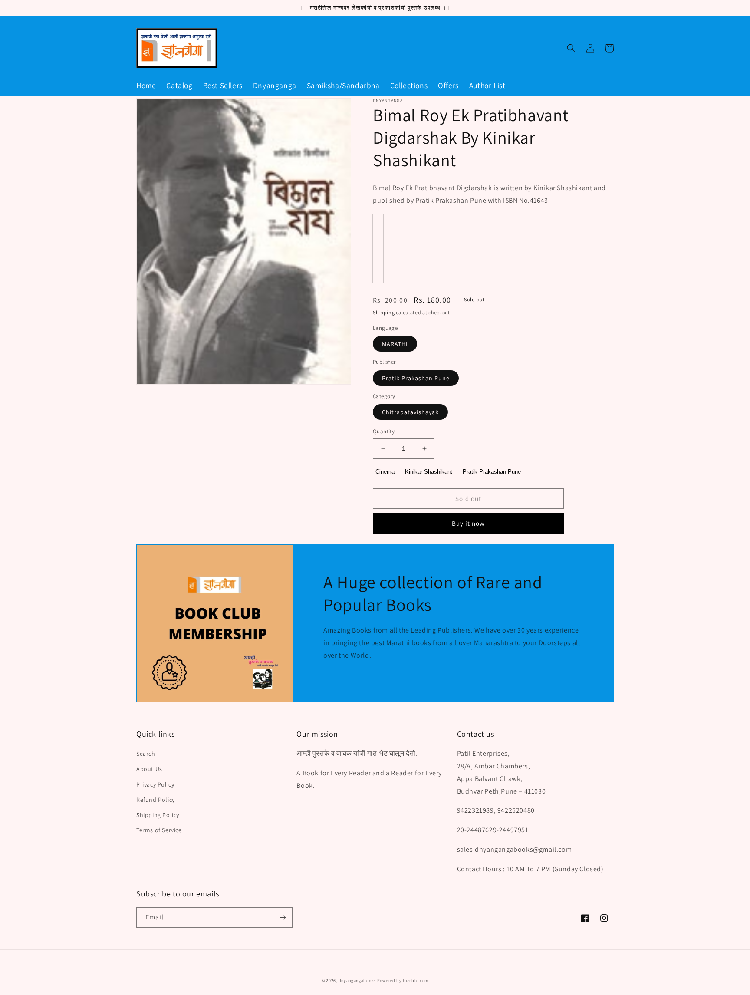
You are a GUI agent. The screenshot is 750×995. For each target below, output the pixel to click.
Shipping (384, 312)
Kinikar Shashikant (428, 471)
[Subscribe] (282, 917)
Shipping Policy (157, 815)
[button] (571, 48)
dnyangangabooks (357, 980)
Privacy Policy (155, 784)
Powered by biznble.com (402, 980)
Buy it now (468, 523)
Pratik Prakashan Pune (416, 378)
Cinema (385, 471)
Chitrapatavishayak (410, 412)
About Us (149, 769)
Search (145, 754)
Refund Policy (155, 800)
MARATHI (395, 344)
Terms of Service (159, 830)
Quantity (384, 431)
